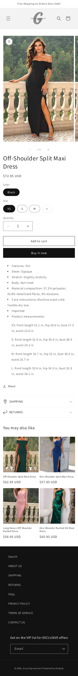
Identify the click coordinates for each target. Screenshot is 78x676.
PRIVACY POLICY (19, 603)
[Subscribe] (63, 649)
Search (12, 556)
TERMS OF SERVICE (20, 613)
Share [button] (12, 386)
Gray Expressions (32, 668)
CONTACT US (16, 622)
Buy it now (39, 253)
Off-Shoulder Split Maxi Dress (19, 476)
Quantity (8, 218)
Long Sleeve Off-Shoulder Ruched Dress (17, 529)
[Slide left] (30, 149)
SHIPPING (14, 575)
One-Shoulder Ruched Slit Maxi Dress (57, 529)
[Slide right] (48, 149)
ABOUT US (15, 566)
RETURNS (14, 585)
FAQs (11, 594)
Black (11, 192)
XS (9, 209)
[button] (8, 18)
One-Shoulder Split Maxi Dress (57, 476)
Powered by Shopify (53, 668)
